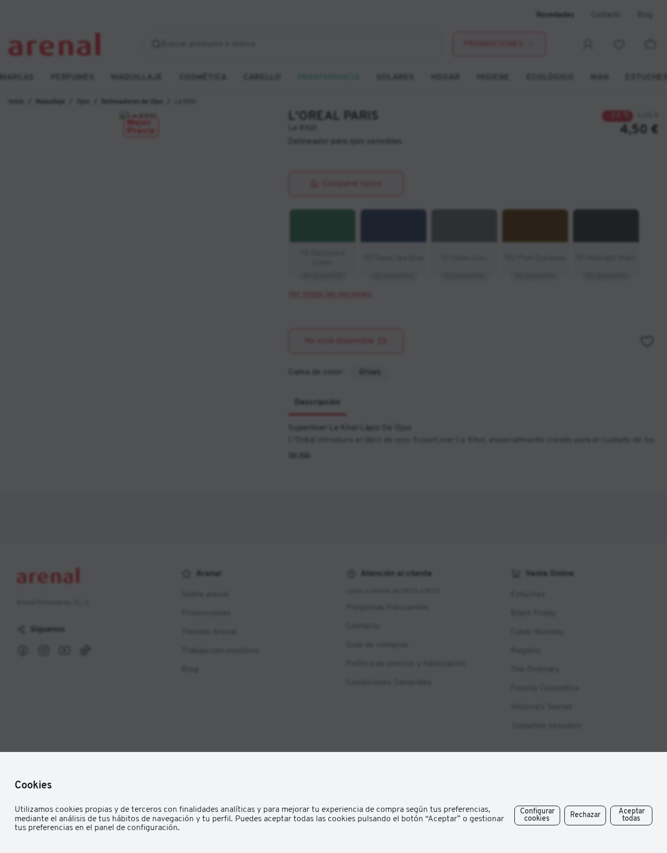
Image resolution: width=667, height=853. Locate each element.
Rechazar (585, 815)
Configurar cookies (537, 815)
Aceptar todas (632, 815)
